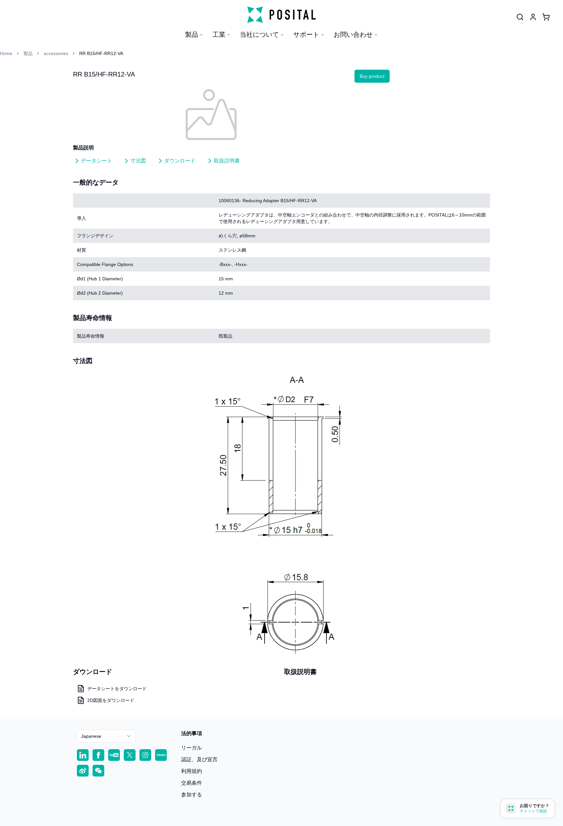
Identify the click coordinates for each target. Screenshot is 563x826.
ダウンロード (179, 160)
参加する (191, 794)
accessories (56, 53)
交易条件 (191, 783)
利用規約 (191, 771)
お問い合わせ (353, 34)
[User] (520, 17)
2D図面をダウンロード (110, 700)
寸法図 (138, 160)
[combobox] (106, 736)
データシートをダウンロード (117, 688)
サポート (306, 34)
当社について (259, 34)
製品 (191, 34)
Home (6, 53)
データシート (96, 160)
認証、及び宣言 (199, 759)
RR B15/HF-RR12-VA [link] (101, 53)
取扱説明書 (227, 160)
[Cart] (546, 17)
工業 (218, 34)
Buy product (372, 76)
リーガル (191, 747)
